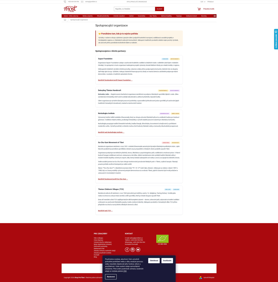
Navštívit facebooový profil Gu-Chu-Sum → (113, 179)
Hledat (159, 9)
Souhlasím (167, 261)
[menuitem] (71, 16)
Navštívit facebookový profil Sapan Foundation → (115, 80)
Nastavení (111, 277)
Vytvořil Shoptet (209, 277)
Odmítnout (154, 261)
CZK (202, 2)
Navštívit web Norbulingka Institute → (111, 132)
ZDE (125, 271)
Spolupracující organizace (137, 2)
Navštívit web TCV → (105, 211)
